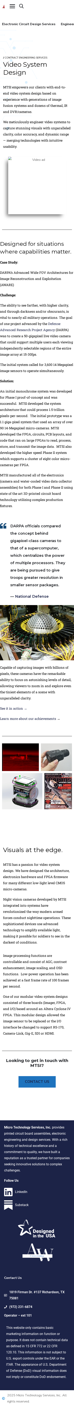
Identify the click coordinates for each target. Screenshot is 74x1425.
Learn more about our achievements (28, 718)
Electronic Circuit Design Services (29, 24)
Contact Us (37, 1081)
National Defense (32, 596)
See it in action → (13, 708)
